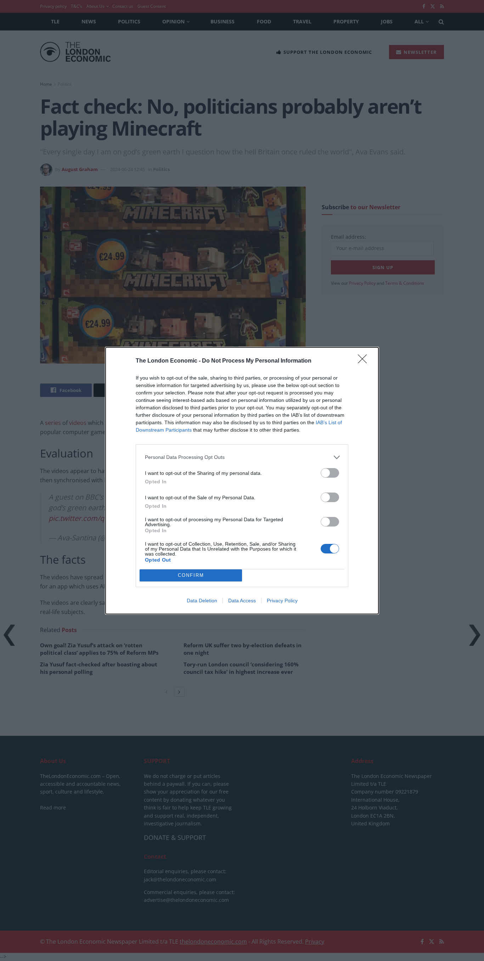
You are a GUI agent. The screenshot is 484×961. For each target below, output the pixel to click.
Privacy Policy (282, 600)
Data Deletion (202, 600)
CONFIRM (191, 575)
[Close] (364, 361)
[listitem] (242, 457)
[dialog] (242, 480)
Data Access (242, 600)
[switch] (330, 473)
